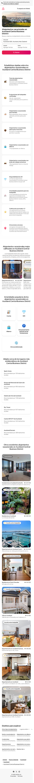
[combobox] (16, 42)
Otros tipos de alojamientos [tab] (9, 729)
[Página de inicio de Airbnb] (3, 8)
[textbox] (9, 47)
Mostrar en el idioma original (10, 4)
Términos (19, 776)
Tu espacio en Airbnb (23, 8)
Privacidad (13, 776)
